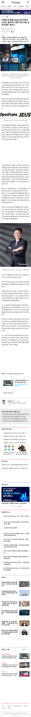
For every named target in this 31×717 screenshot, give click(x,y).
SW (7, 17)
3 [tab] (13, 506)
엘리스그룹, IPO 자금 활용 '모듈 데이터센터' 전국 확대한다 (16, 557)
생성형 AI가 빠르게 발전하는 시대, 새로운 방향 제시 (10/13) (15, 37)
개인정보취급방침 (17, 706)
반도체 (9, 6)
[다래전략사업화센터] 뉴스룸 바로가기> (21, 385)
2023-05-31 (9, 31)
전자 (15, 6)
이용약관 (9, 706)
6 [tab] (17, 506)
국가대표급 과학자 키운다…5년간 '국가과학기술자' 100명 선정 (9, 592)
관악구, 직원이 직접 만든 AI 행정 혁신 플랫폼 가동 (16, 552)
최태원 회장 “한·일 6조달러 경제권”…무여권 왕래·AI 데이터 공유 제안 (9, 623)
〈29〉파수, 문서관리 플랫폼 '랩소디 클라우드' (14, 419)
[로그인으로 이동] (27, 2)
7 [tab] (19, 506)
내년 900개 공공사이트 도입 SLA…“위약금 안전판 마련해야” (16, 563)
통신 (27, 6)
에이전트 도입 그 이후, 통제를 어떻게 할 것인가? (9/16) (15, 465)
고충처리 (25, 706)
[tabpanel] (15, 496)
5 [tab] (16, 506)
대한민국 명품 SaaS (8, 393)
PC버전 (9, 708)
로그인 (3, 706)
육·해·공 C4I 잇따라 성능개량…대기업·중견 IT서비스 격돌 (16, 523)
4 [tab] (14, 506)
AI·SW (3, 6)
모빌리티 (20, 6)
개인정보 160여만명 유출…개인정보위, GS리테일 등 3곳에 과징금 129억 (16, 546)
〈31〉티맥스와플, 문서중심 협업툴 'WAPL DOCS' (15, 414)
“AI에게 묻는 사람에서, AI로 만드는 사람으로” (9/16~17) (15, 468)
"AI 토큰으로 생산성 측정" (11, 528)
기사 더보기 (17, 401)
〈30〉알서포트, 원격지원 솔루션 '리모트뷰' (14, 416)
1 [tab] (22, 649)
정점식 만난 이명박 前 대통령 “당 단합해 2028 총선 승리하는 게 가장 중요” (10, 632)
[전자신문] (15, 2)
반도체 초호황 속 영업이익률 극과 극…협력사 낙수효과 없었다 (9, 584)
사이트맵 (4, 708)
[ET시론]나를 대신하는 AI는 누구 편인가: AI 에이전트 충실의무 (16, 569)
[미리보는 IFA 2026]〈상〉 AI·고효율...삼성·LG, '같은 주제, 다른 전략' (10, 603)
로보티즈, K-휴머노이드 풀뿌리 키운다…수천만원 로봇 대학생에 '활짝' (16, 534)
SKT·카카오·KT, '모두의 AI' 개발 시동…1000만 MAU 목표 (16, 540)
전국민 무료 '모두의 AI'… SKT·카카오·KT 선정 (16, 516)
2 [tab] (11, 506)
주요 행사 (5, 484)
